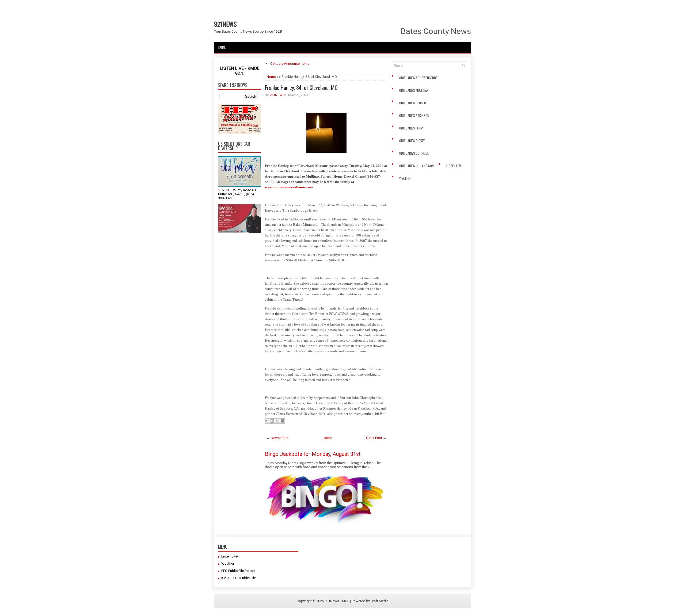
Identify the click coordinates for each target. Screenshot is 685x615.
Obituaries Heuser (413, 103)
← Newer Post (277, 438)
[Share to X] (277, 421)
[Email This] (267, 421)
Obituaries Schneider (415, 153)
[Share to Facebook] (282, 421)
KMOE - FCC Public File (238, 578)
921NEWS (225, 24)
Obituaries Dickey (412, 140)
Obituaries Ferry (411, 128)
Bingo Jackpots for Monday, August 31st (313, 454)
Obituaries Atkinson (415, 115)
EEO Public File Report (238, 571)
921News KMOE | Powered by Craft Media (357, 601)
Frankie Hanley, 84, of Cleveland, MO (301, 87)
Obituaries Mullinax (414, 90)
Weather (405, 178)
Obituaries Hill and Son (417, 165)
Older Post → (376, 438)
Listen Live (454, 165)
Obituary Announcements (289, 64)
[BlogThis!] (272, 421)
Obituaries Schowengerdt (419, 77)
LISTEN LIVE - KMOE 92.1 (239, 71)
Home (222, 47)
